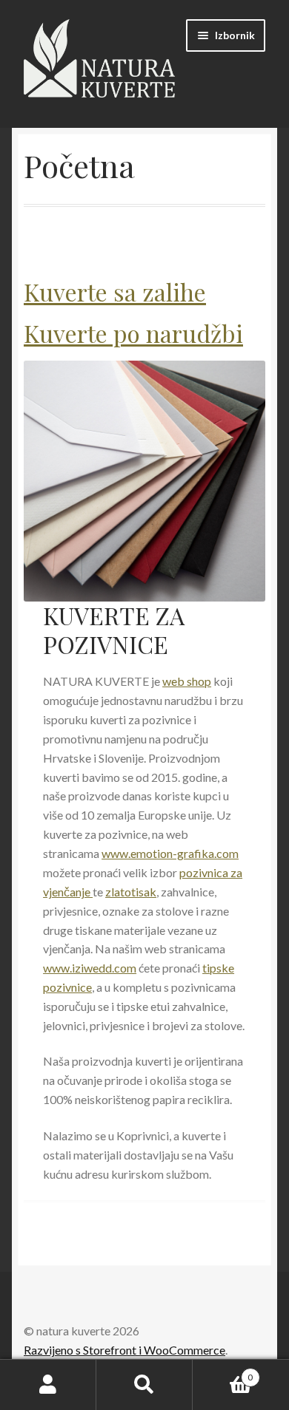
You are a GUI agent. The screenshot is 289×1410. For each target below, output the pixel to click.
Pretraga (144, 1385)
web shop (186, 681)
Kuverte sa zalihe (115, 291)
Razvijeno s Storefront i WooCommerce (124, 1350)
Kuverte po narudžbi (133, 333)
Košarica (223, 1372)
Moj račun (48, 1385)
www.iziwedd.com (89, 968)
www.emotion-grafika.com (170, 853)
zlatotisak (130, 892)
